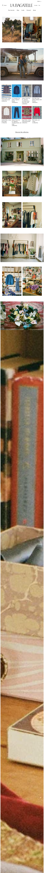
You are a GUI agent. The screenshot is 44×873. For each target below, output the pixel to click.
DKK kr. (39, 1)
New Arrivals (11, 10)
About (34, 10)
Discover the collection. (22, 132)
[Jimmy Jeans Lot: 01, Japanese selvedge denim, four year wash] (27, 90)
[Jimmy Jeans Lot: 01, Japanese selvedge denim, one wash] (16, 112)
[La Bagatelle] (21, 5)
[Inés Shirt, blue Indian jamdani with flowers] (37, 90)
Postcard (29, 10)
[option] (22, 64)
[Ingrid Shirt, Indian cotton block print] (27, 112)
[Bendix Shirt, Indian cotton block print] (6, 90)
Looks (22, 10)
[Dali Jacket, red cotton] (37, 112)
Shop (18, 10)
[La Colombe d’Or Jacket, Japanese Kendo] (16, 90)
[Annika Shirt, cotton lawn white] (6, 112)
